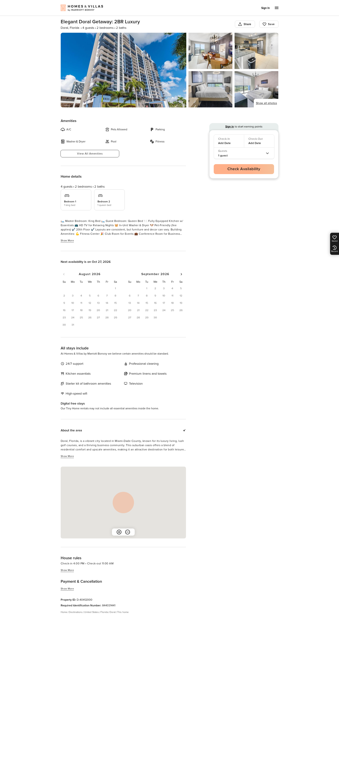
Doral (112, 612)
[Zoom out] (127, 532)
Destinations (76, 612)
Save (271, 24)
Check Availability (243, 169)
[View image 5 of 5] (256, 89)
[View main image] (123, 70)
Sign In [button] (265, 8)
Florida (104, 612)
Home (64, 612)
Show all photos (266, 103)
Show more (67, 240)
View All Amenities (90, 153)
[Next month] (181, 274)
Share (247, 24)
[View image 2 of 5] (210, 51)
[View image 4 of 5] (210, 89)
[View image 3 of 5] (256, 51)
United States (91, 612)
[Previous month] (64, 274)
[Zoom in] (119, 532)
